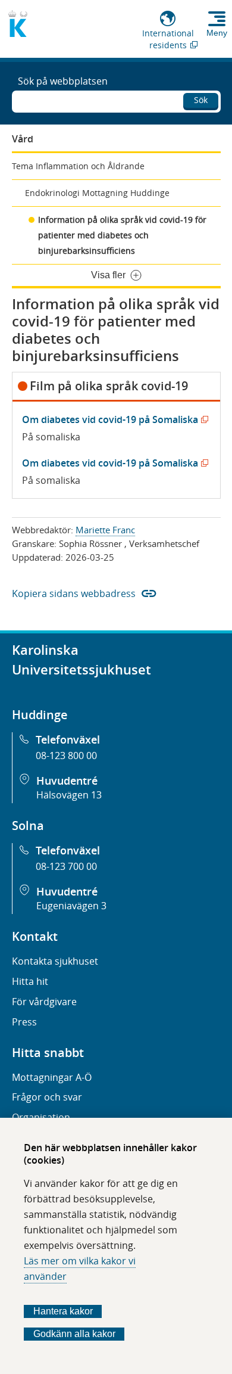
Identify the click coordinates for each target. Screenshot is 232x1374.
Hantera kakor (63, 1311)
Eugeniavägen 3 (71, 905)
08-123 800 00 (66, 755)
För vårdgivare (44, 1001)
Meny (216, 33)
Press (24, 1021)
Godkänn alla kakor (74, 1334)
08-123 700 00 (66, 866)
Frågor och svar (47, 1096)
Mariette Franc (105, 530)
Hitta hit (30, 981)
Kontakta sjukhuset (55, 961)
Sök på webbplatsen (63, 81)
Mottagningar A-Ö (52, 1077)
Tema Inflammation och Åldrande (78, 166)
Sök (201, 99)
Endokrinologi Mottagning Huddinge (97, 192)
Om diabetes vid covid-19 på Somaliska (112, 419)
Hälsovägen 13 (69, 794)
